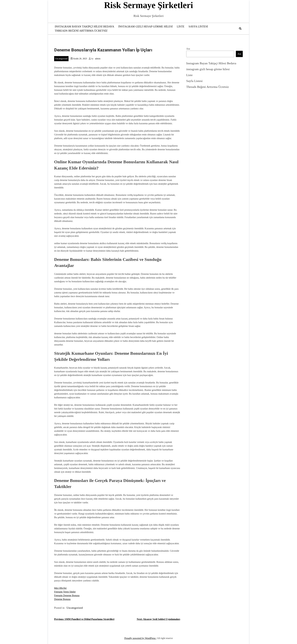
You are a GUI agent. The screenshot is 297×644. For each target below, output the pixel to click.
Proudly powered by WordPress (140, 638)
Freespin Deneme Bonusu (67, 595)
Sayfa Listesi (198, 26)
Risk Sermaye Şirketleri (148, 5)
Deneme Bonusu (62, 599)
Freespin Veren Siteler (65, 591)
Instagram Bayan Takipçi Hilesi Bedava (84, 26)
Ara (188, 48)
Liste (180, 26)
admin (97, 58)
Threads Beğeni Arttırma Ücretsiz (81, 30)
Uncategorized (61, 58)
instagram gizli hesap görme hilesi (145, 26)
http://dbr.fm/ (60, 588)
